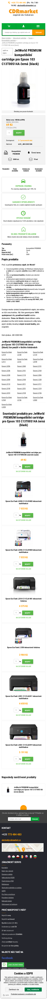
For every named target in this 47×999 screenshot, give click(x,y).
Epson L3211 (21, 384)
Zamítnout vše (14, 989)
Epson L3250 (6, 375)
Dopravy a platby (7, 874)
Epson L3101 (21, 371)
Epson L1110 (21, 375)
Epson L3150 (21, 393)
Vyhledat (39, 32)
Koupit (19, 133)
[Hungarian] (13, 856)
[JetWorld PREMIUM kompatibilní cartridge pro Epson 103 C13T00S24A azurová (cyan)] (23, 439)
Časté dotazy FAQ (8, 881)
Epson (31, 38)
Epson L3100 (21, 380)
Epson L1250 (37, 380)
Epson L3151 (37, 366)
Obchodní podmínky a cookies (12, 888)
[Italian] (30, 856)
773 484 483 (11, 834)
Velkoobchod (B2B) (8, 878)
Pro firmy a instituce (8, 894)
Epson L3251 (21, 389)
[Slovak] (26, 856)
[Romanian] (22, 856)
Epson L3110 (6, 384)
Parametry (5, 169)
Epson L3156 (37, 393)
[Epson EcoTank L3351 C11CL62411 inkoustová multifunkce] (23, 683)
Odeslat (35, 819)
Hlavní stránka (6, 38)
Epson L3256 (6, 371)
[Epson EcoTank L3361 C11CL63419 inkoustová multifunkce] (23, 732)
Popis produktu (15, 170)
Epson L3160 (37, 371)
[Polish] (17, 856)
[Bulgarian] (35, 856)
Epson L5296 (6, 366)
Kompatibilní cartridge (9, 40)
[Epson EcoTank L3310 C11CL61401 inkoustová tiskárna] (23, 585)
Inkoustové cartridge (19, 38)
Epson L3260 (21, 366)
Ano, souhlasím (33, 989)
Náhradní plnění (7, 901)
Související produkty (39, 170)
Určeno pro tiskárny (26, 170)
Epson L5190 (6, 389)
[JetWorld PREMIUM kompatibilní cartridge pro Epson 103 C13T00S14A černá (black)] (23, 89)
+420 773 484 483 (18, 2)
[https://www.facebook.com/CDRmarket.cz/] (7, 958)
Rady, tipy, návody (7, 871)
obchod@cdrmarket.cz (26, 5)
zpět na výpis (5, 51)
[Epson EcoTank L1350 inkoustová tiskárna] (23, 634)
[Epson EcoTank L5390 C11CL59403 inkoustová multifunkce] (23, 488)
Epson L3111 (37, 384)
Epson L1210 (37, 389)
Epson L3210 (6, 393)
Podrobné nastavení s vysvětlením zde (23, 994)
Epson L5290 (6, 380)
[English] (9, 856)
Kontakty (5, 868)
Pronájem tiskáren (8, 898)
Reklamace (5, 884)
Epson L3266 (37, 375)
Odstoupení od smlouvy (9, 904)
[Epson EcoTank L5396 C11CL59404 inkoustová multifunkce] (23, 537)
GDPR (3, 891)
